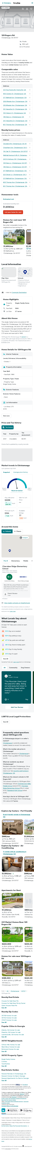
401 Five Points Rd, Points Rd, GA (14, 90)
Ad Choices (26, 1122)
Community (13, 668)
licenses (22, 1094)
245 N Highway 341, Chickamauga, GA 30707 (18, 159)
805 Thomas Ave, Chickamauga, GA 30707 (17, 182)
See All (6, 659)
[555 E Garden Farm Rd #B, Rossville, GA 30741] (12, 900)
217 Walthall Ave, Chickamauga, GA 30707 (17, 171)
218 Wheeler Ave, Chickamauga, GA (15, 105)
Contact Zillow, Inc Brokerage (10, 1106)
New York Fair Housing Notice (9, 1100)
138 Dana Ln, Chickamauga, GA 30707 (16, 167)
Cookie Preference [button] (6, 1124)
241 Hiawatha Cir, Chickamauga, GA (15, 121)
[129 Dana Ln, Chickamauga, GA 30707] (12, 968)
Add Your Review (17, 707)
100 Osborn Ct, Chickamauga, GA (14, 113)
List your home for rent (13, 212)
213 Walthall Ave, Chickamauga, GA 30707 (17, 178)
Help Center (8, 1148)
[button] (32, 3)
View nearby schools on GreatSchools (17, 603)
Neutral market (17, 491)
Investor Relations (17, 1120)
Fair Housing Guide (26, 1118)
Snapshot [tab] (6, 472)
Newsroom (9, 1120)
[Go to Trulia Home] (17, 3)
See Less (7, 416)
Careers (3, 1120)
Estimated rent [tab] (8, 199)
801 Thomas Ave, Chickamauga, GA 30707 (17, 186)
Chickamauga (7, 743)
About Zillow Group (15, 1118)
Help (13, 1122)
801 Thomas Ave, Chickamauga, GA (15, 124)
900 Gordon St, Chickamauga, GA (14, 94)
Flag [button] (26, 699)
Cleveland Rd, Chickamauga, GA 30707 (16, 144)
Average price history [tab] (20, 472)
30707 (24, 337)
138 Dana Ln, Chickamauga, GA (13, 117)
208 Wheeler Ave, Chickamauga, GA (15, 101)
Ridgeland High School (14, 790)
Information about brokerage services (14, 1101)
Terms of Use (25, 1120)
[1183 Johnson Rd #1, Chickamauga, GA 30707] (12, 827)
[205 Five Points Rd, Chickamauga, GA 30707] (12, 934)
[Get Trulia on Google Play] (26, 1110)
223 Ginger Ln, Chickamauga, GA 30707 (16, 174)
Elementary (15, 561)
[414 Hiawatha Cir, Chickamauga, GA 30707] (12, 864)
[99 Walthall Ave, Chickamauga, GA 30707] (14, 236)
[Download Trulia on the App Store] (12, 1110)
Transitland (25, 1084)
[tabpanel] (17, 230)
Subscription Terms (6, 1122)
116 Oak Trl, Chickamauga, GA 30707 (15, 151)
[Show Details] (30, 90)
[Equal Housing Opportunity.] (23, 1146)
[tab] (8, 427)
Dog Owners (25, 668)
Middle (25, 561)
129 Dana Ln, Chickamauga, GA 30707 (16, 163)
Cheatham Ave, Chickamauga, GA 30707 (17, 147)
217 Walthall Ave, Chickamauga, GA (15, 97)
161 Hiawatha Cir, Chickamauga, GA (15, 109)
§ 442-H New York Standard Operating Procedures (14, 1098)
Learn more (12, 611)
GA (7, 991)
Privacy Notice (19, 1122)
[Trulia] (3, 1110)
